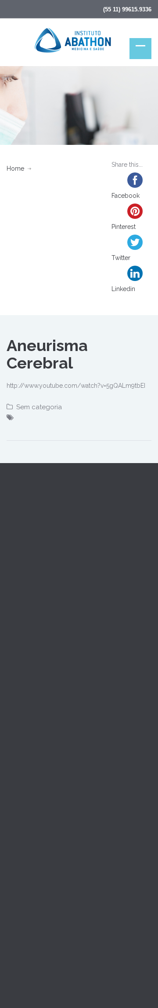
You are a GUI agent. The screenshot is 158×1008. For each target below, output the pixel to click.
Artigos (17, 698)
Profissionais (24, 678)
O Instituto (21, 658)
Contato (18, 737)
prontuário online (68, 955)
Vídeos (17, 717)
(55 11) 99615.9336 (127, 9)
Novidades (22, 757)
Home (15, 168)
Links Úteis (22, 776)
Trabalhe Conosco (33, 796)
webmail (23, 955)
